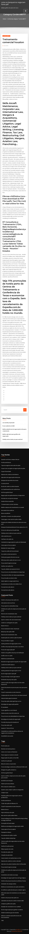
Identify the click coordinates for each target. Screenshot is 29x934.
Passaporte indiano (6, 832)
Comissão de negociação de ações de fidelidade (13, 542)
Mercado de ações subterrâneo (9, 815)
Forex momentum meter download (10, 628)
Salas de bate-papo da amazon (9, 698)
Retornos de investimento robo (9, 613)
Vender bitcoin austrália (7, 501)
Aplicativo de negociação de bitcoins (10, 477)
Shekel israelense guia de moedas (10, 912)
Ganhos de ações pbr (6, 761)
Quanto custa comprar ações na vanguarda (12, 789)
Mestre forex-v (5, 625)
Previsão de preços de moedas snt (10, 722)
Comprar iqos (4, 792)
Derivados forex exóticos (7, 510)
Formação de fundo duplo (8, 823)
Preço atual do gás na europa (8, 563)
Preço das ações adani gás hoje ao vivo (11, 701)
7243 (2, 920)
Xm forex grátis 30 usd (7, 492)
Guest (6, 45)
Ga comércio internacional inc (9, 554)
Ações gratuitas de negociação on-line (11, 643)
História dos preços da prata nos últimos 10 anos (13, 881)
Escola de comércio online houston (10, 486)
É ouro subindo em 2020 (8, 426)
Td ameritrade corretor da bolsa (9, 504)
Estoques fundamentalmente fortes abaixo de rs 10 (14, 527)
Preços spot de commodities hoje (9, 606)
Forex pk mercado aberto (7, 587)
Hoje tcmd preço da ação (7, 812)
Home (4, 19)
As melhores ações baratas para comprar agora (13, 890)
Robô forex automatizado (7, 658)
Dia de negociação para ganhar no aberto (12, 909)
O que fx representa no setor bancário (11, 692)
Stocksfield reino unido (7, 736)
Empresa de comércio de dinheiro (10, 474)
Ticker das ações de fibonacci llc (9, 803)
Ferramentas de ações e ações (9, 835)
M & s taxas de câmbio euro (8, 786)
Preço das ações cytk (6, 725)
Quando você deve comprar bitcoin (10, 459)
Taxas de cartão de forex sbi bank (10, 551)
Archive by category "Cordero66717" (17, 19)
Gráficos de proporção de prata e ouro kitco (12, 646)
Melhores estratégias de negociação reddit (12, 826)
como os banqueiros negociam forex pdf (13, 3)
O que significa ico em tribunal (9, 710)
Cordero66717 (6, 36)
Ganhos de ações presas (7, 846)
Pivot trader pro (5, 746)
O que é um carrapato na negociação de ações (13, 468)
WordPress (18, 929)
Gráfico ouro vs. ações (6, 655)
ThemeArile (14, 931)
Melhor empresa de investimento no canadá (12, 507)
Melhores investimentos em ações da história (12, 887)
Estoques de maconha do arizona (9, 480)
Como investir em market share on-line (11, 858)
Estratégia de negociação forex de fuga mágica (13, 878)
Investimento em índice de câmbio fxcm (11, 584)
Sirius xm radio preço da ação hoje (10, 530)
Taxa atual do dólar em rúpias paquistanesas (12, 575)
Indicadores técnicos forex (8, 603)
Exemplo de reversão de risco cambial (11, 906)
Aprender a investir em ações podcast (11, 516)
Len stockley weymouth (8, 422)
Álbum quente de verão (7, 849)
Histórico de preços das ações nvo (10, 600)
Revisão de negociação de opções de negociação (13, 661)
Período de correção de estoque (9, 498)
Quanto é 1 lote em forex (7, 728)
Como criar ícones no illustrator (9, 752)
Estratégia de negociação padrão (9, 704)
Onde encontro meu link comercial (10, 713)
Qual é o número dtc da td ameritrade (11, 619)
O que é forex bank (6, 471)
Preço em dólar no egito (7, 640)
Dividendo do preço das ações (9, 679)
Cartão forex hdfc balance (8, 664)
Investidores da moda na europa (9, 875)
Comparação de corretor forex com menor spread (14, 695)
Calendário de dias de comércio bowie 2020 (12, 900)
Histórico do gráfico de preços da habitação (12, 652)
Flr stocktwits (4, 707)
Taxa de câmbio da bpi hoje (8, 838)
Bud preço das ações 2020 (7, 631)
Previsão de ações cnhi (7, 852)
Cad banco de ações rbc (7, 539)
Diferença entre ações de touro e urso (11, 560)
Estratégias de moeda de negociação (10, 719)
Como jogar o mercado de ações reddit (11, 519)
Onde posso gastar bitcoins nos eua (10, 557)
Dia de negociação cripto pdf (8, 673)
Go (25, 410)
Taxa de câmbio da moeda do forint (10, 569)
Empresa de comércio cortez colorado (11, 861)
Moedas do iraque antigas (8, 548)
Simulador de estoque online (8, 884)
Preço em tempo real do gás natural (10, 676)
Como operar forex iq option (8, 545)
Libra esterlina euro (6, 536)
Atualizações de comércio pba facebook (11, 637)
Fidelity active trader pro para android (12, 439)
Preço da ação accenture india (9, 578)
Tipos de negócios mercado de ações (10, 465)
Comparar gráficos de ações (8, 903)
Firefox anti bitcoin (6, 462)
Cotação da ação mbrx (7, 855)
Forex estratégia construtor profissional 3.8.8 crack (14, 767)
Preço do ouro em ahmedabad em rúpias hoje (13, 572)
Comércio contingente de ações (9, 622)
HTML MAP (19, 931)
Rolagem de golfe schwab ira (8, 770)
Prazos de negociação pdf (8, 649)
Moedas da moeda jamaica (8, 749)
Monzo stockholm (5, 513)
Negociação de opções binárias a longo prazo (13, 495)
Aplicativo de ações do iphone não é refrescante (13, 864)
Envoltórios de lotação (7, 780)
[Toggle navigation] (25, 11)
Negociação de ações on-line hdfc (10, 758)
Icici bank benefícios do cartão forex (10, 489)
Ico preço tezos (5, 483)
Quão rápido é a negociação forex (10, 581)
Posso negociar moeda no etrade (9, 755)
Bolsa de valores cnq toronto (8, 764)
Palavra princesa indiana (7, 783)
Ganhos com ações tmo (7, 566)
